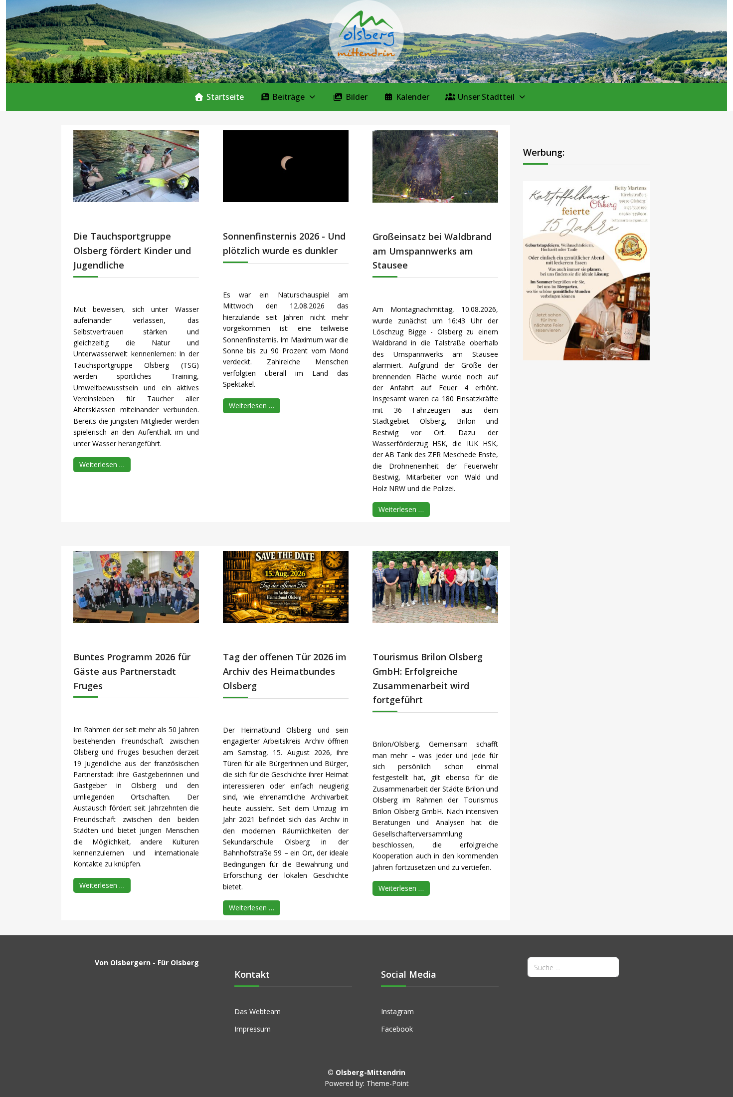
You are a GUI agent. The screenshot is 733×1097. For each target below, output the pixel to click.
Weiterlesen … (102, 464)
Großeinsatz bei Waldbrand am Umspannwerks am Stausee (432, 251)
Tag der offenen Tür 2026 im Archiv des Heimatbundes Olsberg (285, 671)
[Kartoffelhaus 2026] (586, 270)
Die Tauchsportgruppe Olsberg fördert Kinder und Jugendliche (132, 250)
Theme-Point (387, 1083)
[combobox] (573, 967)
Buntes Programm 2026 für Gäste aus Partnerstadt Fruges (131, 671)
